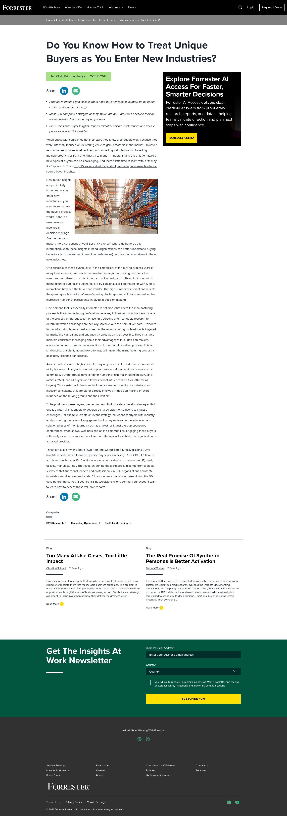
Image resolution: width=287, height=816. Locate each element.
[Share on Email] (76, 91)
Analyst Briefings (56, 765)
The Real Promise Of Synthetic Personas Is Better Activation (182, 558)
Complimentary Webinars (160, 765)
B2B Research (55, 523)
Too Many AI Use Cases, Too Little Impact (86, 558)
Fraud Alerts (53, 775)
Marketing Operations (84, 523)
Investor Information (58, 770)
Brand (99, 775)
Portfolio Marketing (116, 523)
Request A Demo (272, 7)
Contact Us (202, 765)
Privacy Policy (74, 802)
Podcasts (201, 770)
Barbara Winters (155, 568)
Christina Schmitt (56, 568)
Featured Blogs (65, 20)
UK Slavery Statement (158, 775)
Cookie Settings (96, 802)
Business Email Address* (160, 648)
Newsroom (102, 765)
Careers (100, 770)
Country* (151, 665)
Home (49, 20)
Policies (150, 770)
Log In (250, 7)
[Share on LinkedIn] (64, 91)
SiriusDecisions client (106, 481)
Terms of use (53, 802)
